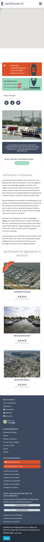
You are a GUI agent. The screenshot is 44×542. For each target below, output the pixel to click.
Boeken (5, 436)
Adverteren (8, 416)
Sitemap (6, 452)
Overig (5, 449)
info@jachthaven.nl (13, 462)
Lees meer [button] (18, 533)
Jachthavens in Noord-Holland (12, 518)
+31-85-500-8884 (16, 70)
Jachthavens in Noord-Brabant (12, 515)
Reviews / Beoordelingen (11, 442)
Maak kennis (7, 406)
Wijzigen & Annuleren (10, 439)
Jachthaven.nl (13, 3)
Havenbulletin (9, 409)
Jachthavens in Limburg (10, 487)
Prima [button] (6, 538)
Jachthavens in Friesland (11, 477)
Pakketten (8, 413)
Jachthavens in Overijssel (11, 522)
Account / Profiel (8, 445)
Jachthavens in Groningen (11, 484)
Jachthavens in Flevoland (11, 474)
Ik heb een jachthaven (22, 505)
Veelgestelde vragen (10, 432)
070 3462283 (14, 466)
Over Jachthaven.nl (9, 403)
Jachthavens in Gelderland (11, 481)
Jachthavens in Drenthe (10, 471)
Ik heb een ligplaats (22, 510)
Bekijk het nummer (17, 73)
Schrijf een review (22, 163)
